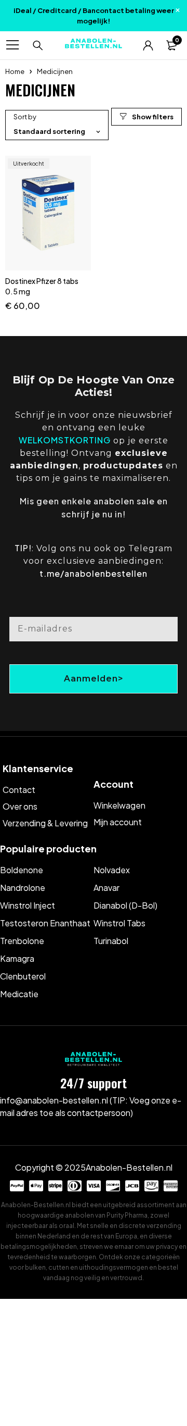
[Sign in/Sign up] (148, 45)
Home (14, 71)
